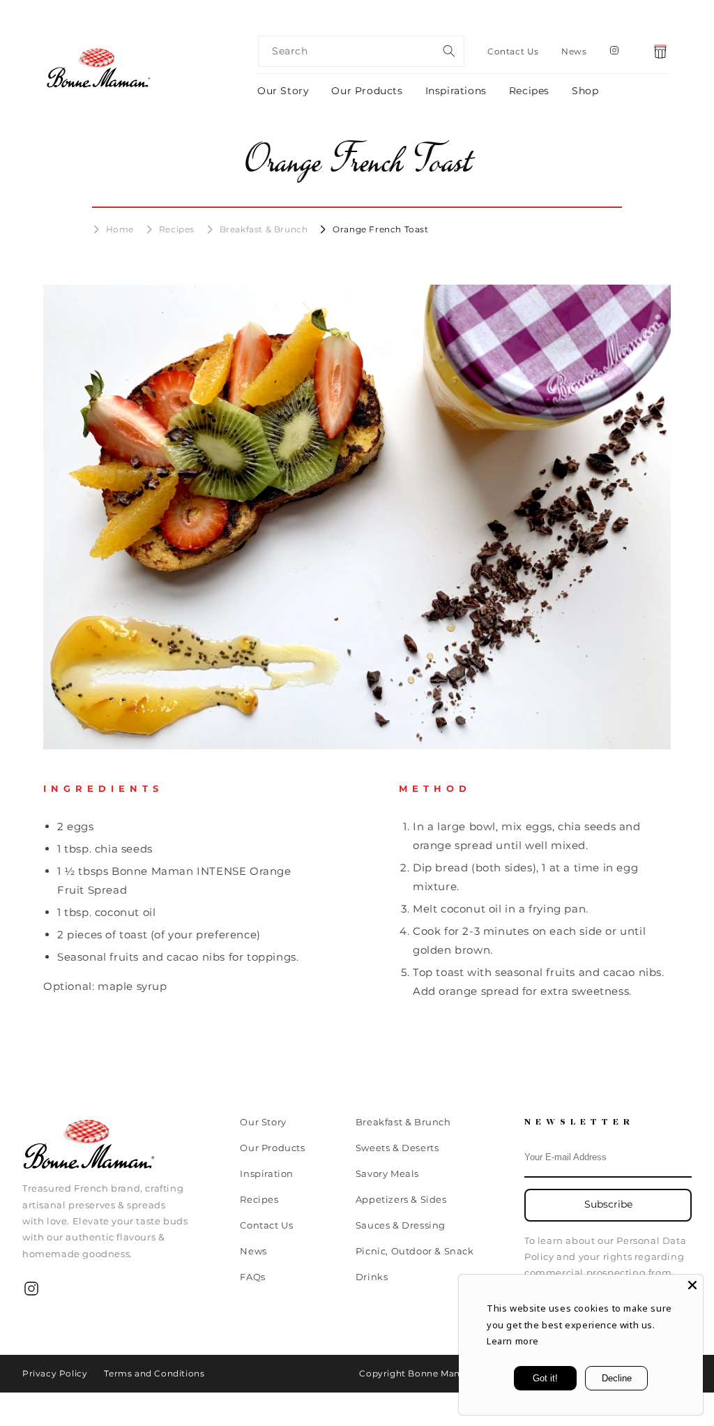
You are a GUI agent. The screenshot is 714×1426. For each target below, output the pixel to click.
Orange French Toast (380, 229)
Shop (585, 90)
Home (120, 229)
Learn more (513, 1341)
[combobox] (361, 51)
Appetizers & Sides (401, 1199)
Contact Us (513, 51)
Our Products (366, 90)
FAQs (252, 1276)
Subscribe (608, 1204)
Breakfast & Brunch (264, 229)
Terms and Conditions (154, 1373)
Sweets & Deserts (397, 1147)
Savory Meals (387, 1173)
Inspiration (267, 1173)
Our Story (283, 90)
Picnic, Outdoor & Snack (415, 1250)
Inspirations (456, 90)
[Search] (449, 51)
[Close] (692, 1285)
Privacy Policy (54, 1373)
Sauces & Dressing (401, 1225)
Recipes (529, 90)
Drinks (372, 1276)
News (573, 51)
